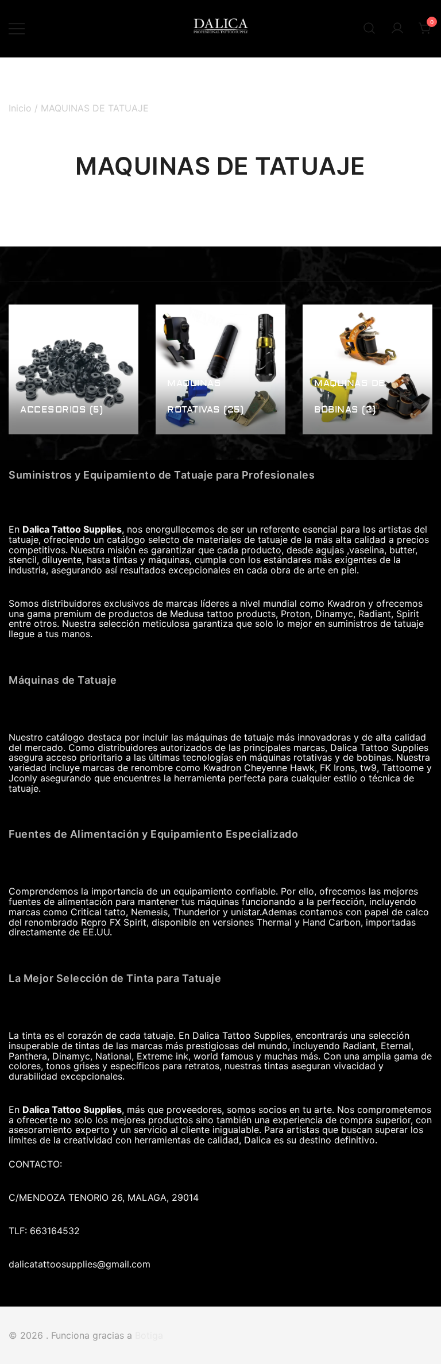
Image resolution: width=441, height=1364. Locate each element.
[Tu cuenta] (397, 28)
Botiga (149, 1335)
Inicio (20, 108)
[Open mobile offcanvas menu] (17, 28)
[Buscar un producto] (369, 28)
